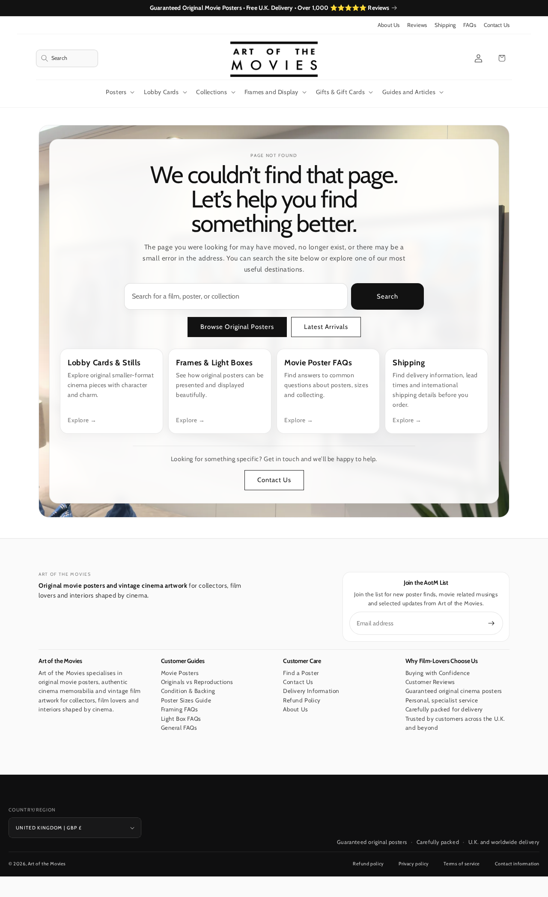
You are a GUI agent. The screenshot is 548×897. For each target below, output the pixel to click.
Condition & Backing (188, 691)
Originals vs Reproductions (197, 681)
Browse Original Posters (237, 327)
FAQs (469, 25)
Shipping (445, 25)
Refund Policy (302, 700)
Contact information (517, 864)
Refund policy (368, 864)
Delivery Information (311, 691)
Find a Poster (301, 672)
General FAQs (179, 728)
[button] (67, 58)
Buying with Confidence (437, 672)
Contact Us (496, 25)
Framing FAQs (179, 709)
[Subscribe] (491, 623)
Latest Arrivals (326, 327)
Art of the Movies (47, 864)
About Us (388, 25)
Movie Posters (180, 672)
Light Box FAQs (181, 718)
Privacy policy (414, 864)
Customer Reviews (430, 681)
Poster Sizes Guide (186, 700)
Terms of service (462, 864)
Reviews (417, 25)
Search (387, 296)
